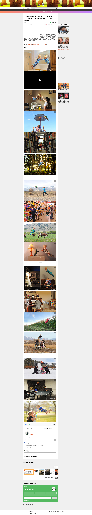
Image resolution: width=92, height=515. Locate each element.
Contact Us (63, 511)
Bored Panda (30, 511)
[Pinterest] (30, 513)
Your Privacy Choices (49, 511)
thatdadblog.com (29, 44)
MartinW (28, 444)
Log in (68, 8)
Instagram (41, 44)
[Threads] (34, 513)
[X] (31, 513)
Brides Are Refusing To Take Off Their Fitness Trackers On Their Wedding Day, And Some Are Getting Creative (63, 57)
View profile (46, 432)
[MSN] (35, 513)
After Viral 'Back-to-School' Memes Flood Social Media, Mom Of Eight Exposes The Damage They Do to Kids (63, 90)
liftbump (45, 44)
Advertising (54, 511)
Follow (53, 432)
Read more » (31, 434)
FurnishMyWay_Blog (28, 447)
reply (28, 443)
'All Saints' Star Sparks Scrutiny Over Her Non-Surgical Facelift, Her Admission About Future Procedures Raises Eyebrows (63, 46)
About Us (58, 511)
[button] (55, 467)
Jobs (60, 511)
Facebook (37, 44)
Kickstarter (34, 44)
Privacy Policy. (27, 500)
